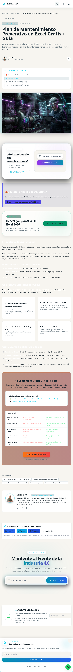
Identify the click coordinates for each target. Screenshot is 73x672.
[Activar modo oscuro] (57, 4)
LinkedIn (21, 508)
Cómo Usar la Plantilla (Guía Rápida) (17, 85)
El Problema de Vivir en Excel (15, 78)
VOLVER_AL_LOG (9, 18)
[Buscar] (63, 4)
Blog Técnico (15, 13)
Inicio (6, 13)
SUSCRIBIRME (58, 580)
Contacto (30, 508)
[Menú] (69, 4)
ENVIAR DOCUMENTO (38, 659)
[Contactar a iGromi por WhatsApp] (68, 667)
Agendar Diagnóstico (35, 668)
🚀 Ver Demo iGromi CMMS (36, 455)
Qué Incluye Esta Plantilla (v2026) (16, 82)
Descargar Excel (57, 223)
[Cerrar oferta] (70, 641)
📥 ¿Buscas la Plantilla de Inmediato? (17, 75)
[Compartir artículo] (69, 59)
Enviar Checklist (51, 163)
